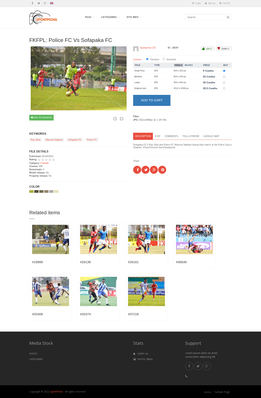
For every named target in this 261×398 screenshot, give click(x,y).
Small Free (139, 70)
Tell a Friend (191, 136)
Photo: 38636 (144, 359)
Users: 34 (141, 353)
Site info (132, 17)
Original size (140, 88)
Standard (154, 59)
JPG (156, 70)
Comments (171, 136)
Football (44, 163)
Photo (33, 353)
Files (88, 17)
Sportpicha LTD (148, 47)
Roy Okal (35, 139)
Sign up (211, 3)
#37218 (133, 314)
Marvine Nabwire (54, 139)
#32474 (85, 314)
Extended (171, 59)
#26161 (133, 262)
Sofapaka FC (74, 139)
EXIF (158, 136)
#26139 (85, 262)
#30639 (181, 262)
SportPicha (56, 391)
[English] (51, 3)
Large (137, 82)
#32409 (37, 314)
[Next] (121, 118)
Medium (138, 76)
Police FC (92, 139)
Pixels (178, 65)
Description (143, 136)
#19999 (37, 262)
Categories (109, 17)
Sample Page (222, 392)
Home (207, 392)
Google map (211, 136)
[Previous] (115, 118)
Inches (189, 65)
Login (198, 3)
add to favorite (42, 117)
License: (137, 59)
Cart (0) (226, 3)
